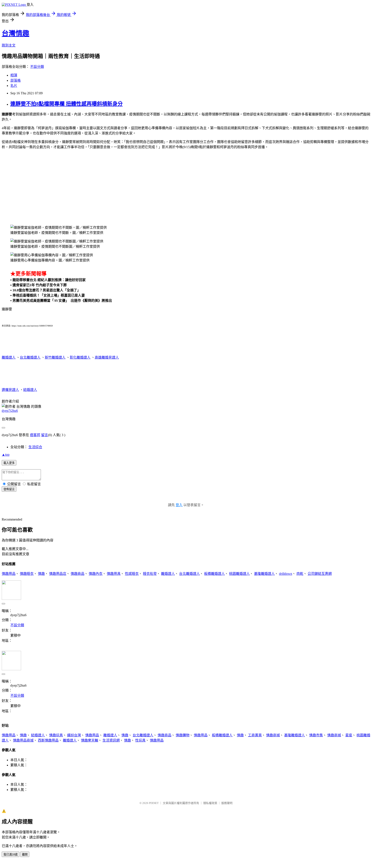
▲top (5, 454)
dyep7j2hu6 (10, 410)
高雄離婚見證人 (107, 357)
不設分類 (37, 66)
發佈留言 (9, 489)
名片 (13, 85)
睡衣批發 (150, 573)
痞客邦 (35, 435)
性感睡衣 (132, 573)
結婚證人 (30, 390)
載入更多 (9, 463)
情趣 (41, 573)
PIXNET (154, 803)
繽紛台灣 (74, 735)
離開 (25, 854)
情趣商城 (273, 735)
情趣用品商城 (23, 740)
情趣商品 (77, 573)
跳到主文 (9, 45)
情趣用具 (114, 573)
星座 (348, 735)
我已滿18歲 (10, 854)
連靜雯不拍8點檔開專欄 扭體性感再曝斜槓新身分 (66, 104)
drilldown (285, 573)
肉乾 (299, 573)
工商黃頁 (255, 735)
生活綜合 (35, 447)
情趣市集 (316, 735)
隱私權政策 (210, 803)
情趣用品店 (57, 573)
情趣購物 (182, 735)
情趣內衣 (95, 573)
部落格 (15, 80)
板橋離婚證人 (214, 573)
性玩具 (140, 740)
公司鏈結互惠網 (320, 573)
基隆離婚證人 (264, 573)
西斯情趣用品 (48, 740)
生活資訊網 (111, 740)
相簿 (13, 75)
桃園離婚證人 (239, 573)
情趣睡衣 (27, 573)
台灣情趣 (15, 33)
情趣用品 (9, 573)
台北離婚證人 (30, 357)
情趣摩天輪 (89, 740)
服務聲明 (226, 803)
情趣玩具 (56, 735)
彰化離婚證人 (80, 357)
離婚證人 (9, 357)
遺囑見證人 (10, 390)
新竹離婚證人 (55, 357)
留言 (44, 435)
